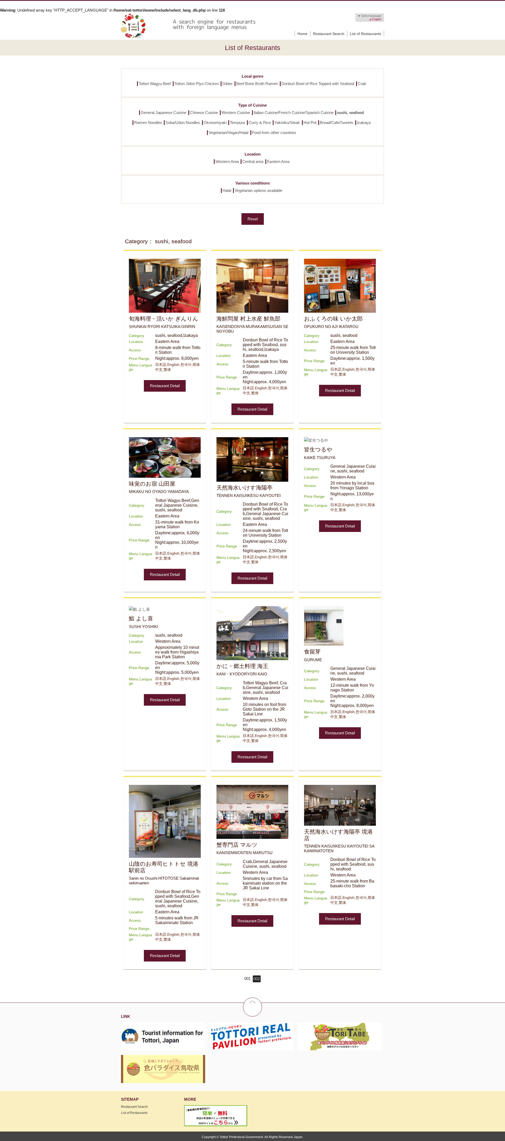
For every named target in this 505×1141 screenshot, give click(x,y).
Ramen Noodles (148, 122)
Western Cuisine (235, 112)
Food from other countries (274, 132)
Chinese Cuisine (204, 112)
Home (302, 34)
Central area (252, 161)
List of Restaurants (365, 34)
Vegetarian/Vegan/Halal (228, 132)
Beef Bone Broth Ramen (257, 83)
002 (257, 978)
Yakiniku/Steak (287, 122)
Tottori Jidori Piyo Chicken (196, 83)
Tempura (237, 122)
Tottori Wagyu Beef (155, 83)
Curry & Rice (260, 122)
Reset (253, 219)
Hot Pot (310, 122)
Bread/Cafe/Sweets (336, 122)
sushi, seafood (350, 112)
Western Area (227, 161)
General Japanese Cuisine (163, 112)
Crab (362, 83)
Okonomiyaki (215, 122)
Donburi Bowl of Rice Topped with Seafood (317, 83)
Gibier (227, 83)
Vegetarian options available (258, 190)
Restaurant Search (328, 34)
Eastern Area (278, 161)
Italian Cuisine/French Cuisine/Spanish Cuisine (294, 112)
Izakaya (364, 122)
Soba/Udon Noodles (182, 122)
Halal (227, 190)
